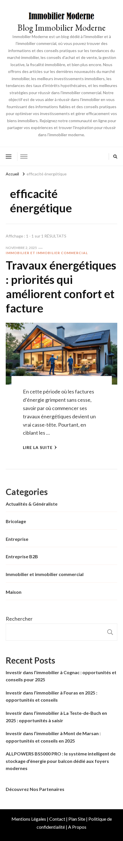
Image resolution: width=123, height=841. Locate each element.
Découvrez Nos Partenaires (35, 789)
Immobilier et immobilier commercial (47, 253)
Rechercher (19, 619)
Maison (13, 592)
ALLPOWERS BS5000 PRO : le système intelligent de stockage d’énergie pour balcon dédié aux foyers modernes (61, 761)
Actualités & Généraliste (31, 503)
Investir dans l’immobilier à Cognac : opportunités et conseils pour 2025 (61, 676)
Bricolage (16, 521)
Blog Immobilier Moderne (61, 27)
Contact (57, 819)
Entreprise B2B (22, 556)
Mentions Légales (28, 819)
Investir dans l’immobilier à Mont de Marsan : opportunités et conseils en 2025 (53, 737)
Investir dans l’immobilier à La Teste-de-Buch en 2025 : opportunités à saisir (56, 716)
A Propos (77, 827)
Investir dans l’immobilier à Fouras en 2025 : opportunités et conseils (51, 696)
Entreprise (17, 539)
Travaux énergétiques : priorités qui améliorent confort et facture (61, 286)
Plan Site (76, 819)
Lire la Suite (38, 447)
